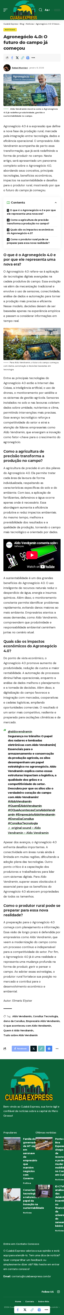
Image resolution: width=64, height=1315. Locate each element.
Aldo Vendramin (22, 1016)
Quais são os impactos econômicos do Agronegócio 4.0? (30, 231)
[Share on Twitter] (17, 57)
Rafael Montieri (20, 67)
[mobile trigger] (6, 10)
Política (27, 1183)
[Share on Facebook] (12, 57)
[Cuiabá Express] (23, 10)
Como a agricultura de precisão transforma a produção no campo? (28, 221)
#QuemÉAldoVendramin (25, 806)
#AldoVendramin (20, 801)
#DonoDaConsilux (21, 818)
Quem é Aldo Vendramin (18, 1030)
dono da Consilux (14, 1021)
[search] (40, 10)
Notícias (10, 30)
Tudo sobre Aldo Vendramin (20, 1035)
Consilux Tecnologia (45, 1016)
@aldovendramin (20, 731)
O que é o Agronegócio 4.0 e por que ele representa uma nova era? (31, 212)
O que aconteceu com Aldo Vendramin (27, 1025)
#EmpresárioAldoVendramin (35, 814)
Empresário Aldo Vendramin (43, 1021)
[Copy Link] (22, 57)
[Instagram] (58, 1291)
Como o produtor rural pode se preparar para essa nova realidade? (28, 241)
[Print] (27, 57)
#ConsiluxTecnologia (23, 823)
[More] (33, 57)
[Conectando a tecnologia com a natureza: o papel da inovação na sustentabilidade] (11, 1194)
